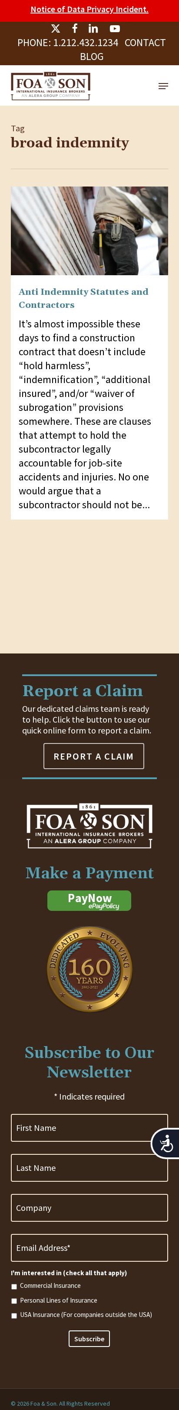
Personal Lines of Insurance (58, 1300)
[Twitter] (55, 28)
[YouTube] (114, 28)
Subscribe (89, 1338)
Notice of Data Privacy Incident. (89, 8)
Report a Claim (93, 756)
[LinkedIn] (93, 28)
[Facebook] (74, 28)
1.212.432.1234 (85, 42)
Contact (145, 42)
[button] (163, 86)
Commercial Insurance (50, 1285)
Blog (92, 56)
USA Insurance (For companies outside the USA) (86, 1314)
